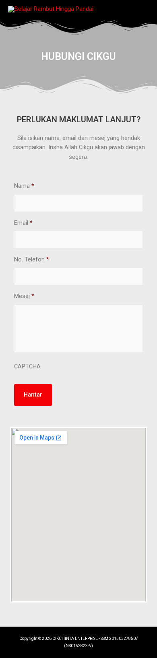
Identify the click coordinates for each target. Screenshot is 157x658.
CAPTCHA (27, 366)
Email (23, 222)
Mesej (24, 296)
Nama (24, 185)
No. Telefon (31, 259)
